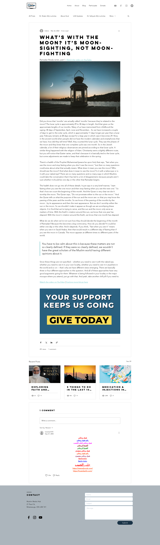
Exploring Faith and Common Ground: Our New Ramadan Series (43, 388)
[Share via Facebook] (41, 342)
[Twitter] (132, 5)
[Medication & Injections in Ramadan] (115, 374)
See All (128, 361)
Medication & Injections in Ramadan (113, 388)
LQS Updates (78, 16)
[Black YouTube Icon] (40, 517)
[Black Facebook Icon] (29, 517)
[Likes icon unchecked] (46, 475)
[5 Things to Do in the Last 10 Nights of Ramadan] (80, 374)
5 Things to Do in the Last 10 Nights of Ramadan (79, 388)
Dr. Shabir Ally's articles (47, 16)
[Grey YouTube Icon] (115, 5)
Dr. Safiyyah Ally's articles (96, 16)
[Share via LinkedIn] (51, 342)
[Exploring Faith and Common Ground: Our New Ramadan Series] (44, 374)
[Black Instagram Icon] (35, 517)
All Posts (32, 16)
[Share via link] (57, 342)
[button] (128, 16)
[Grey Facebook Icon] (121, 5)
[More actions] (119, 31)
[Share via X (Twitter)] (46, 342)
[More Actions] (119, 433)
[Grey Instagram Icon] (126, 5)
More (111, 16)
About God (65, 16)
